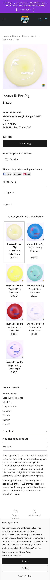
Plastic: (7, 446)
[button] (25, 10)
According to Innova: (15, 439)
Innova (34, 36)
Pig (17, 39)
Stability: (8, 431)
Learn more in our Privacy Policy (16, 552)
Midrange (7, 39)
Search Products (15, 517)
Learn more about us (11, 555)
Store (15, 36)
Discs (24, 36)
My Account (34, 515)
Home (6, 36)
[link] (25, 575)
